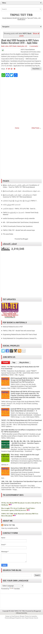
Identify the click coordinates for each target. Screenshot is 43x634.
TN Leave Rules (8, 234)
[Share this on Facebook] (7, 69)
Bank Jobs (4, 46)
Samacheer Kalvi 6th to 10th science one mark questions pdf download (25, 469)
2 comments (34, 46)
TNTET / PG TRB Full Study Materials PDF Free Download (21, 420)
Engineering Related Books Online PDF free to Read (20, 334)
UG (26, 46)
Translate (17, 589)
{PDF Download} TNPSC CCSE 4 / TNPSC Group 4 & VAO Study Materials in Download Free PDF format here (25, 380)
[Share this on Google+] (11, 69)
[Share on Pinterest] (14, 69)
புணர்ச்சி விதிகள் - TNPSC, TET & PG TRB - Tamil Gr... (19, 208)
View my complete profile (9, 528)
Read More (36, 69)
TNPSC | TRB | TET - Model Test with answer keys (19, 230)
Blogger (25, 239)
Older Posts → (36, 128)
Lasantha (34, 616)
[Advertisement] (21, 101)
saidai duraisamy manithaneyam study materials (19, 218)
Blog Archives (24, 362)
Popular (5, 362)
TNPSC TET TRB (21, 15)
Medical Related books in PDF (13, 327)
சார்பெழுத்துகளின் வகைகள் (11, 205)
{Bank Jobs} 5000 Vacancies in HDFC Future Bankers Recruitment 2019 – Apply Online (20, 41)
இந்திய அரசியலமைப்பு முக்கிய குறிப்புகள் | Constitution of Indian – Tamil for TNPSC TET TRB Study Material (21, 186)
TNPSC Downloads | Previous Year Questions (17, 226)
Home (17, 128)
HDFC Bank (13, 46)
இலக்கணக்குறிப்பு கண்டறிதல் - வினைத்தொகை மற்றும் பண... (22, 191)
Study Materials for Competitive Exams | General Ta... (20, 338)
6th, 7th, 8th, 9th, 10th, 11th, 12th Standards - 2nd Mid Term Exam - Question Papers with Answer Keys (26, 443)
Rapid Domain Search (31, 618)
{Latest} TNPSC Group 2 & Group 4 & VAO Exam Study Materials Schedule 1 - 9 (25, 410)
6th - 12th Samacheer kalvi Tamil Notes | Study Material (21, 222)
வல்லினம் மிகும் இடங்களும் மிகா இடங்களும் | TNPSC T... (20, 201)
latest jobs (20, 46)
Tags (13, 362)
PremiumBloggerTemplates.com (14, 618)
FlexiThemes (15, 616)
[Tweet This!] (9, 69)
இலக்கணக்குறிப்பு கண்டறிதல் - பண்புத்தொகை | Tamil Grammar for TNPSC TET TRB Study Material (19, 196)
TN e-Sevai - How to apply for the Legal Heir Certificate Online (25, 455)
